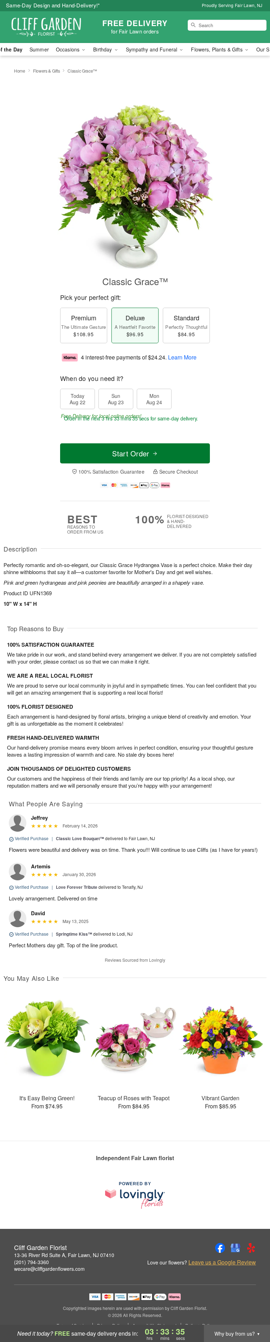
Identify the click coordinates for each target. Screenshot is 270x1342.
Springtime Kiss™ (74, 934)
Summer (39, 49)
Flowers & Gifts (46, 71)
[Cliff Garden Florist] (46, 27)
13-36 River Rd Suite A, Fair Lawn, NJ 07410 (64, 1254)
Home (19, 71)
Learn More (182, 357)
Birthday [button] (103, 49)
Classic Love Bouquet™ (80, 838)
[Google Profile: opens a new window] (235, 1248)
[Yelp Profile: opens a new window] (251, 1248)
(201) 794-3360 (31, 1262)
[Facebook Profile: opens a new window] (220, 1248)
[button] (251, 1312)
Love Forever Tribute (76, 887)
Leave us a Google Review (222, 1262)
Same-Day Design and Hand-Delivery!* (53, 5)
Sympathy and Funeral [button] (152, 49)
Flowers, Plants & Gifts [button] (217, 49)
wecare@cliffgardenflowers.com (49, 1268)
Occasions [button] (68, 49)
